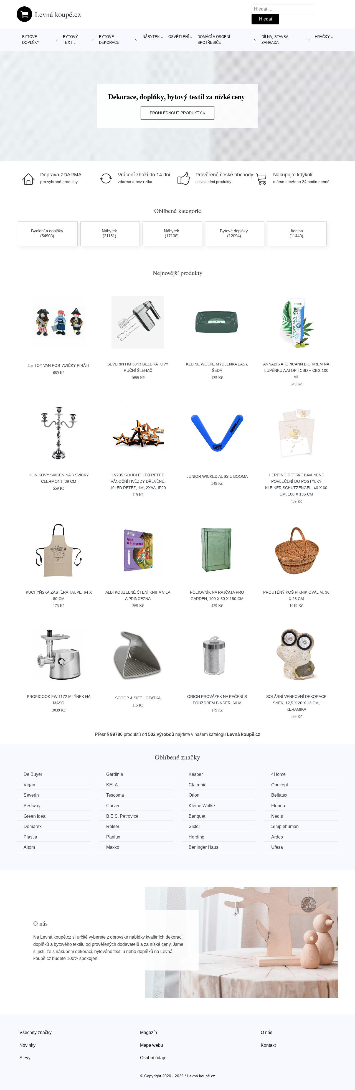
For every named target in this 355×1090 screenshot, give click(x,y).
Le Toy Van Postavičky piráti (58, 365)
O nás (266, 1032)
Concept (279, 784)
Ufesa (277, 847)
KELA (112, 784)
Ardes (277, 837)
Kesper (196, 774)
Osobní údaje (153, 1057)
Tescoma (115, 795)
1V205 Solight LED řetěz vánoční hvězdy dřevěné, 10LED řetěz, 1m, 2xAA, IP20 (138, 481)
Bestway (32, 805)
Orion (194, 795)
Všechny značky (35, 1032)
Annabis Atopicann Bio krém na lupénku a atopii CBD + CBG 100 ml (296, 370)
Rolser (112, 826)
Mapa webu (151, 1045)
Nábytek (151, 37)
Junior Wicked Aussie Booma (217, 476)
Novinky (27, 1045)
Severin (31, 795)
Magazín (148, 1032)
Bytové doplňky (30, 40)
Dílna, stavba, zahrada (276, 40)
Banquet (197, 816)
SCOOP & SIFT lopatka (138, 698)
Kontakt (268, 1045)
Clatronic (197, 784)
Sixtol (194, 826)
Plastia (30, 837)
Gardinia (114, 774)
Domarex (33, 826)
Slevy (25, 1057)
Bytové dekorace (109, 40)
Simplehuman (285, 826)
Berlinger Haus (203, 847)
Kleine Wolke (202, 805)
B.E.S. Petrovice (122, 816)
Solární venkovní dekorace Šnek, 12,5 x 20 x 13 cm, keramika (296, 703)
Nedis (277, 816)
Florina (278, 805)
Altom (29, 847)
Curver (113, 805)
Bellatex (279, 795)
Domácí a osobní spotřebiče (213, 40)
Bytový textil (70, 40)
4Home (278, 774)
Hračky (322, 37)
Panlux (113, 837)
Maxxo (112, 847)
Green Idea (34, 816)
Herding (196, 837)
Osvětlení (178, 37)
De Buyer (33, 774)
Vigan (29, 784)
